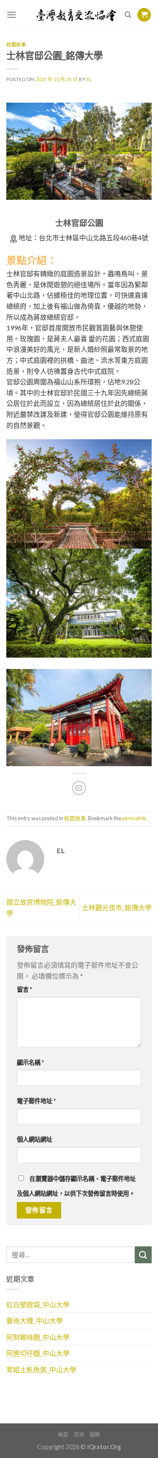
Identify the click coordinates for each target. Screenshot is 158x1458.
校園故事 (16, 44)
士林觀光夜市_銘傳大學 (117, 907)
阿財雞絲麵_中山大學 (38, 1337)
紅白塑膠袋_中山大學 (38, 1304)
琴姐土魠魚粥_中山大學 (41, 1370)
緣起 (63, 1434)
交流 (79, 1434)
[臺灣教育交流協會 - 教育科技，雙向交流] (76, 14)
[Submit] (143, 1254)
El (89, 79)
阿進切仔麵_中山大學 (38, 1353)
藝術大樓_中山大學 (34, 1321)
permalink (134, 818)
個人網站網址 (34, 1139)
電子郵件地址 (36, 1100)
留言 (24, 989)
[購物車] (144, 15)
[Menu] (11, 14)
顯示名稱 (30, 1062)
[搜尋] (128, 15)
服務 (95, 1434)
